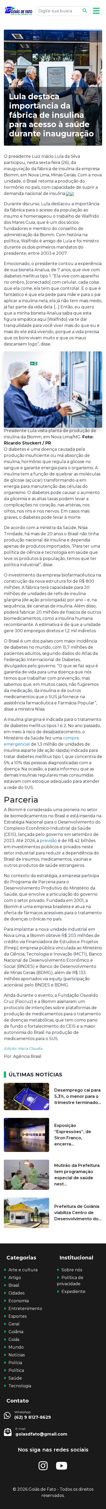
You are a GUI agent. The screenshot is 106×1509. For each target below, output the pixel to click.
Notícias (16, 1355)
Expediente (73, 1291)
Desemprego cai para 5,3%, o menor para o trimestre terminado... (77, 1096)
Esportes (17, 1316)
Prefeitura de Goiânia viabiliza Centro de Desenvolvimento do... (78, 1212)
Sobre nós (71, 1269)
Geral (14, 1324)
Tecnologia (19, 1385)
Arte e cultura (23, 1269)
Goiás (13, 1339)
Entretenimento (25, 1308)
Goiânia (15, 1331)
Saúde (15, 1378)
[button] (96, 11)
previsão (48, 840)
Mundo (16, 1347)
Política (16, 1370)
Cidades (16, 1293)
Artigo (14, 1277)
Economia (18, 1300)
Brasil (13, 1285)
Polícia (15, 1362)
